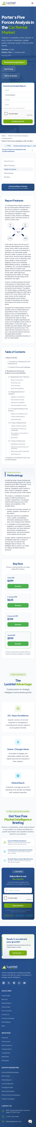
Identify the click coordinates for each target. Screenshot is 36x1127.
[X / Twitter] (9, 983)
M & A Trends (6, 1076)
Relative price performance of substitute (20, 447)
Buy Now (7, 177)
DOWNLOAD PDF (18, 121)
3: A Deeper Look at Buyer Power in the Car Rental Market (17, 459)
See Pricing (8, 69)
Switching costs (16, 383)
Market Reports (7, 1080)
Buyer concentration (17, 380)
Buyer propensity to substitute (20, 451)
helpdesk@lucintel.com (14, 1121)
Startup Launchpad (8, 1018)
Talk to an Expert (10, 76)
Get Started (16, 953)
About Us (5, 999)
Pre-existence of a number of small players (19, 434)
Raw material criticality (17, 399)
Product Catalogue (8, 1099)
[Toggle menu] (32, 3)
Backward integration (17, 388)
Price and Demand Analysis (10, 1072)
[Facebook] (14, 983)
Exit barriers (14, 437)
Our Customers (7, 1011)
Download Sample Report (14, 62)
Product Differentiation (18, 416)
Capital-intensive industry (18, 426)
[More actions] (32, 150)
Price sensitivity (15, 385)
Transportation (7, 138)
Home (4, 136)
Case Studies (6, 995)
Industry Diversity (16, 419)
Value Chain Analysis (8, 1091)
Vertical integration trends (18, 405)
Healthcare (5, 1056)
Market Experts (6, 1003)
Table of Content (10, 169)
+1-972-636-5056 (12, 1116)
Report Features (9, 165)
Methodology (8, 173)
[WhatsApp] (19, 983)
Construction (6, 1041)
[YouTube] (24, 983)
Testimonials (6, 1007)
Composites (6, 1053)
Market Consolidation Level (19, 414)
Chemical (5, 1038)
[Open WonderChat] (30, 1121)
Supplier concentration (18, 397)
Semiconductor (7, 1045)
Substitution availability (18, 402)
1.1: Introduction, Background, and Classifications (19, 362)
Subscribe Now (18, 905)
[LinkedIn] (4, 983)
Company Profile (7, 1087)
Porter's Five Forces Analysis (18, 136)
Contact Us (5, 1014)
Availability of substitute (18, 444)
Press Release (6, 1022)
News (3, 1026)
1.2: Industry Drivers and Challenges (19, 367)
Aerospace (5, 1060)
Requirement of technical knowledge (18, 429)
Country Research (8, 1083)
